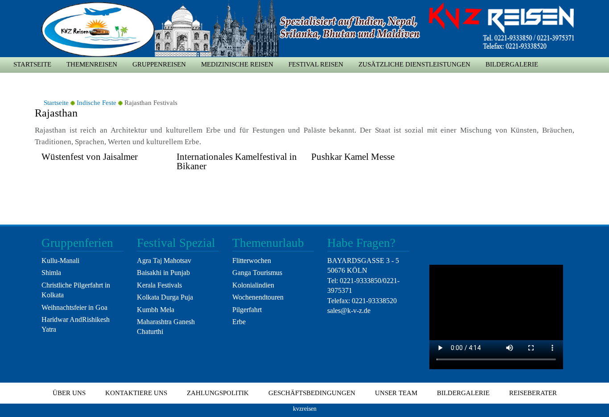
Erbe (239, 321)
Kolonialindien (253, 285)
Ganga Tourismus (257, 272)
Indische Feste (96, 102)
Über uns (69, 392)
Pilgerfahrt (247, 309)
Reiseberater (533, 392)
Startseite (32, 64)
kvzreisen (305, 408)
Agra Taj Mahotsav (164, 260)
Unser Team (396, 392)
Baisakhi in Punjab (163, 272)
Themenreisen (91, 64)
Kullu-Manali (60, 260)
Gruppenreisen (159, 64)
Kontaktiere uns (136, 392)
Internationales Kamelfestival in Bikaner (237, 161)
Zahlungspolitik (218, 392)
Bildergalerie (512, 64)
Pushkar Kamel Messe (353, 156)
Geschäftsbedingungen (311, 392)
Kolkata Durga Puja (165, 297)
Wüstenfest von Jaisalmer (89, 156)
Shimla (51, 272)
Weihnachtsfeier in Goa (74, 307)
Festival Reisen (315, 64)
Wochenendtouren (258, 297)
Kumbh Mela (155, 309)
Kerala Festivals (159, 285)
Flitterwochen (251, 260)
